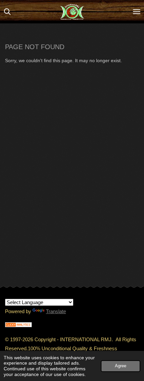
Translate (56, 311)
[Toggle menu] (136, 11)
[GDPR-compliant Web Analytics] (18, 325)
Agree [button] (120, 366)
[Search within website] (7, 11)
